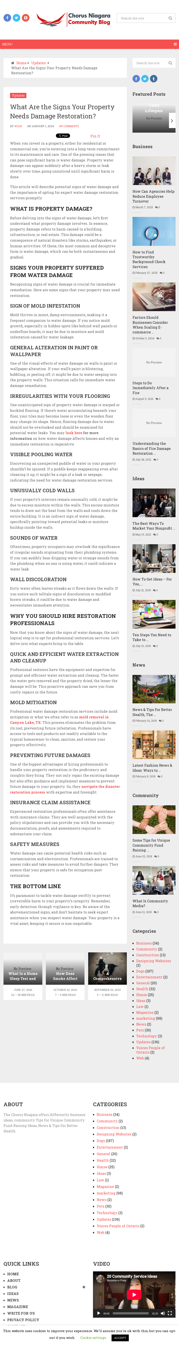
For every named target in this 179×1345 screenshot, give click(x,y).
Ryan (18, 126)
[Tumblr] (153, 78)
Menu (7, 44)
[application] (134, 1294)
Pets (140, 1030)
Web (140, 1058)
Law (140, 1006)
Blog (12, 1287)
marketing (145, 1018)
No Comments (69, 126)
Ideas (140, 1000)
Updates (18, 95)
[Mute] (163, 1313)
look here (73, 432)
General (143, 983)
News (141, 1024)
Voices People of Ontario (150, 1049)
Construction (147, 955)
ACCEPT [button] (120, 1338)
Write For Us (21, 1313)
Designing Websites (153, 960)
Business (144, 943)
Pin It (95, 136)
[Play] (98, 1313)
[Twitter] (145, 78)
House (141, 994)
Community (146, 949)
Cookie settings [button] (93, 1337)
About (14, 1280)
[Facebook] (136, 78)
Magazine (144, 1012)
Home (13, 1274)
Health (142, 988)
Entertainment (149, 977)
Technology (146, 1036)
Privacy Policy (23, 1319)
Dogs (140, 971)
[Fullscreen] (170, 1313)
